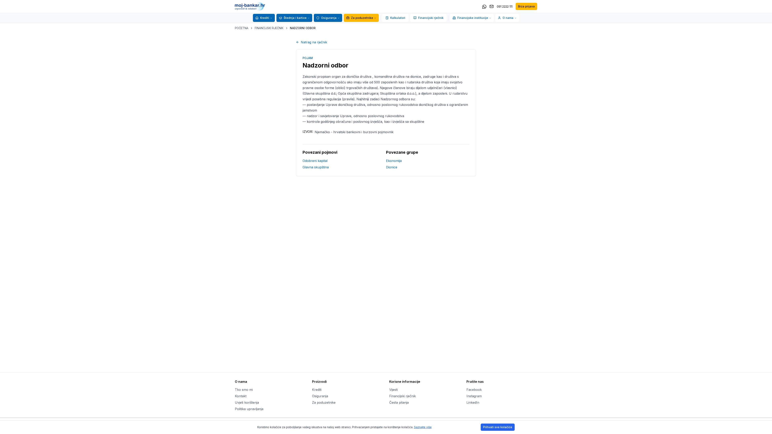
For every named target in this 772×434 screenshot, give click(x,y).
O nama (508, 17)
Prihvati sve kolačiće (497, 427)
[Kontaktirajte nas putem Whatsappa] (484, 6)
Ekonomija (394, 161)
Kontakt (240, 396)
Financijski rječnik (430, 17)
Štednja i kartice (295, 17)
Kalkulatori (397, 17)
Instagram (474, 396)
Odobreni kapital (315, 161)
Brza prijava (526, 6)
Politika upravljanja (249, 409)
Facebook (474, 390)
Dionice (391, 167)
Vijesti (393, 390)
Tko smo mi (244, 390)
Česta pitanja (399, 402)
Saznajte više (423, 427)
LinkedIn (472, 402)
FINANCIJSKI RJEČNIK (269, 28)
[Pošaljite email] (492, 6)
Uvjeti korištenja (247, 402)
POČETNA (241, 28)
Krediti (264, 17)
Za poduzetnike (362, 17)
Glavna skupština (316, 167)
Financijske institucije (472, 17)
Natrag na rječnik (314, 42)
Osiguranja (329, 17)
